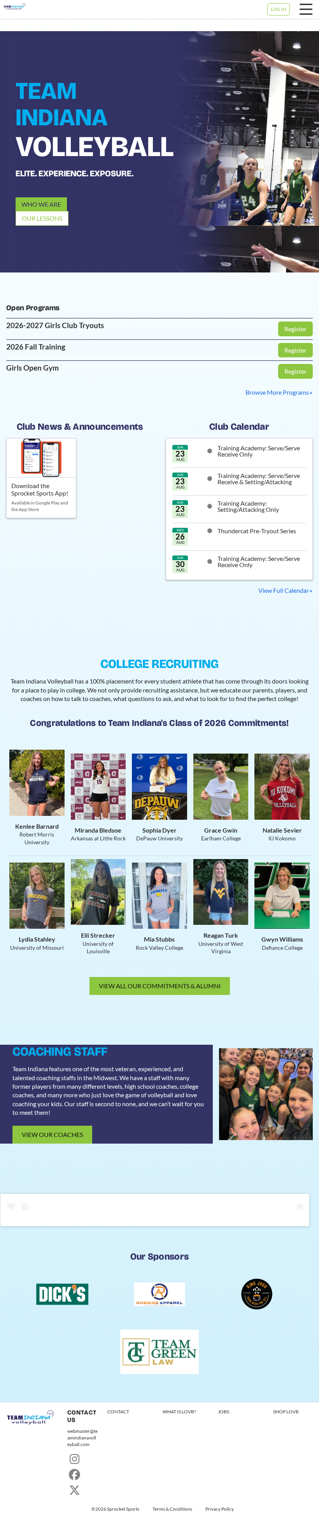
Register (295, 328)
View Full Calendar (283, 590)
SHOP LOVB (286, 1412)
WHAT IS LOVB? (179, 1412)
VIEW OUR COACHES (52, 1134)
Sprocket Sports (123, 1509)
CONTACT (118, 1412)
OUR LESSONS (42, 218)
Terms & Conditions (172, 1509)
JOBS (223, 1412)
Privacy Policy (219, 1509)
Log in (278, 9)
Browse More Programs (277, 392)
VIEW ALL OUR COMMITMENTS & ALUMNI (160, 985)
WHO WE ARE (41, 204)
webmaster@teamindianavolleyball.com (82, 1437)
